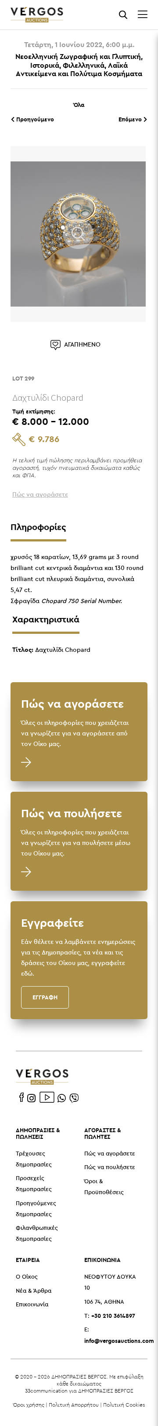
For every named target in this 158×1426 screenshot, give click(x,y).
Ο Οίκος (27, 1277)
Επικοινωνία (32, 1305)
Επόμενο (131, 119)
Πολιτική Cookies (124, 1404)
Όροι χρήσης (28, 1404)
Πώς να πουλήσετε (109, 1167)
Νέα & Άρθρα (33, 1291)
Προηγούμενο (34, 119)
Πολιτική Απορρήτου (74, 1404)
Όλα (79, 104)
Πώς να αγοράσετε (109, 1154)
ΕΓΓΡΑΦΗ (44, 997)
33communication (46, 1390)
